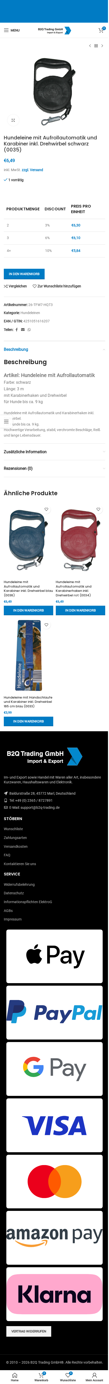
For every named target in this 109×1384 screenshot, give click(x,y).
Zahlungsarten (15, 838)
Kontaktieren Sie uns (20, 864)
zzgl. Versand (32, 170)
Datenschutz (14, 893)
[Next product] (102, 46)
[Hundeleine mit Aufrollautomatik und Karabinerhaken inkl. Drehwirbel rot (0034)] (80, 540)
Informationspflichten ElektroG (28, 902)
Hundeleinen (30, 313)
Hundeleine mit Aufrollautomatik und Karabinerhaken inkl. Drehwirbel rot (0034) (74, 588)
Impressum (13, 919)
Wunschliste (13, 829)
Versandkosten (16, 846)
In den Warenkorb (24, 274)
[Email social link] (23, 329)
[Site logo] (54, 30)
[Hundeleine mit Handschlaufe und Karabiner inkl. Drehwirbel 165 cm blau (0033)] (28, 655)
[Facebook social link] (16, 329)
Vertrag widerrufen (28, 1331)
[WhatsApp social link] (29, 329)
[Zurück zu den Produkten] (96, 46)
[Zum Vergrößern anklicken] (13, 120)
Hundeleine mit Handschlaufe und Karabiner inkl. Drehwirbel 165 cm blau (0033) (28, 701)
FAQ (7, 855)
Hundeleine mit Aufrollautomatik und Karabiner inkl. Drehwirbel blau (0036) (28, 588)
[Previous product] (90, 46)
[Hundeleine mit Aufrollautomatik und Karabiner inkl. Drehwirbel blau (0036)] (28, 540)
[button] (28, 610)
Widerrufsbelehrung (19, 884)
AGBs (8, 911)
